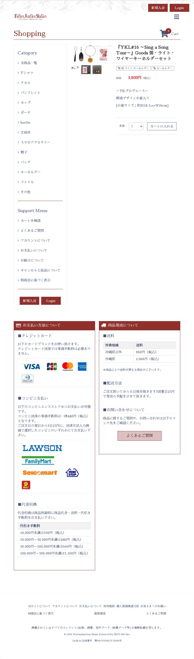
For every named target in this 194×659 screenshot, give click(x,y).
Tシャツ (27, 72)
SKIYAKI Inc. (122, 634)
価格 (118, 78)
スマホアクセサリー (35, 142)
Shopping (30, 33)
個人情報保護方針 (127, 606)
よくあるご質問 (32, 230)
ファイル (27, 182)
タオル (26, 82)
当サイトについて (39, 606)
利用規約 (109, 606)
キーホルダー (30, 172)
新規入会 (158, 7)
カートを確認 (30, 220)
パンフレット (30, 92)
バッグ (26, 162)
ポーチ (26, 112)
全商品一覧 (29, 63)
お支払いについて (34, 250)
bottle (25, 122)
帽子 (24, 152)
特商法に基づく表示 (35, 280)
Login (179, 7)
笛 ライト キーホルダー (135, 68)
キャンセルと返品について (40, 270)
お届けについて (32, 260)
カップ (26, 102)
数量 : (122, 126)
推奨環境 (100, 613)
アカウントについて (35, 240)
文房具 (26, 132)
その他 (26, 192)
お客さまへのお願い (153, 606)
